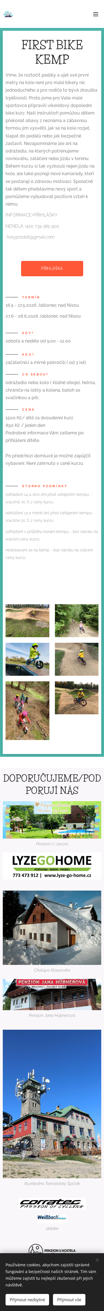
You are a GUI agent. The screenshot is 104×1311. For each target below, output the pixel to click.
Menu (95, 14)
